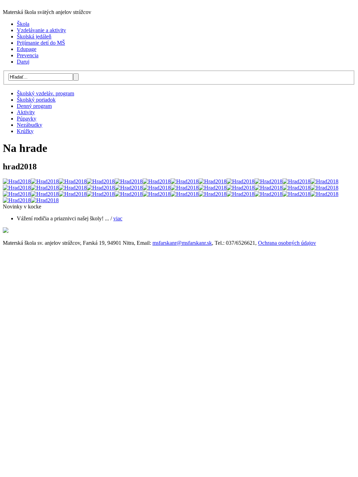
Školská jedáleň (34, 36)
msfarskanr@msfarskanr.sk (182, 243)
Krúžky (25, 131)
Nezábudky (29, 125)
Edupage (26, 49)
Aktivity (26, 112)
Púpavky (26, 119)
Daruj (23, 62)
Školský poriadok (36, 100)
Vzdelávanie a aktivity (41, 30)
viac (117, 218)
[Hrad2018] (17, 181)
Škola (23, 24)
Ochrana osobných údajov (287, 243)
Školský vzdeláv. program (45, 93)
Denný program (34, 106)
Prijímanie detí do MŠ (41, 43)
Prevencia (27, 55)
